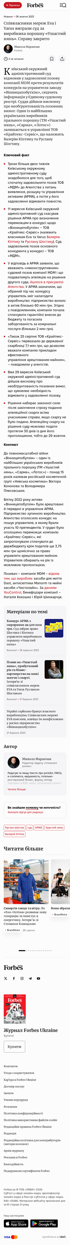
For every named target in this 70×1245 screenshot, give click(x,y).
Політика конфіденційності (23, 1113)
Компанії (12, 650)
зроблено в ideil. (54, 1237)
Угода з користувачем (19, 1073)
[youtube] (38, 978)
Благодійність (13, 1164)
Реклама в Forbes (15, 1157)
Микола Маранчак (27, 46)
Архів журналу (14, 1150)
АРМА (38, 827)
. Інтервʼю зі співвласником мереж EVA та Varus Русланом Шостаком (23, 677)
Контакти (11, 1066)
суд (29, 827)
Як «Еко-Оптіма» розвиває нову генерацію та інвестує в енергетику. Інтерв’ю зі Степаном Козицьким (25, 916)
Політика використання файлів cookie (30, 1120)
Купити (14, 1047)
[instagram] (22, 978)
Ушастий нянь (54, 827)
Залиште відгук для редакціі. (26, 812)
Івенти (8, 1093)
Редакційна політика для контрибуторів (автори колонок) (32, 1142)
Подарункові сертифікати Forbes (27, 1171)
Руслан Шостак (14, 827)
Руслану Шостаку (39, 241)
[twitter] (5, 978)
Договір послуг (14, 1086)
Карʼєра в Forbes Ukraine (20, 1079)
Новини (8, 16)
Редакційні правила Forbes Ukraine (28, 1126)
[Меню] (63, 5)
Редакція (10, 1133)
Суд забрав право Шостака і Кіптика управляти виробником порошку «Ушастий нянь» (24, 632)
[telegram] (30, 978)
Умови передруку (16, 1100)
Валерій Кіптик (14, 834)
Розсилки (10, 1106)
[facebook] (14, 978)
